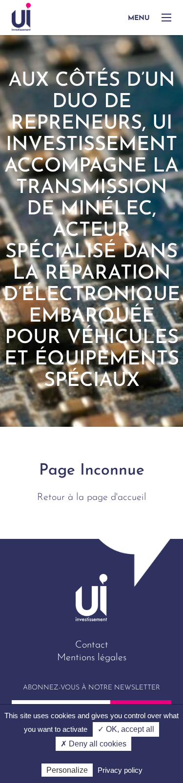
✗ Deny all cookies (93, 744)
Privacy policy (120, 770)
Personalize (67, 770)
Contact (91, 645)
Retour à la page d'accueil (91, 497)
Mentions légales (91, 658)
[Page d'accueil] (21, 17)
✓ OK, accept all (126, 729)
